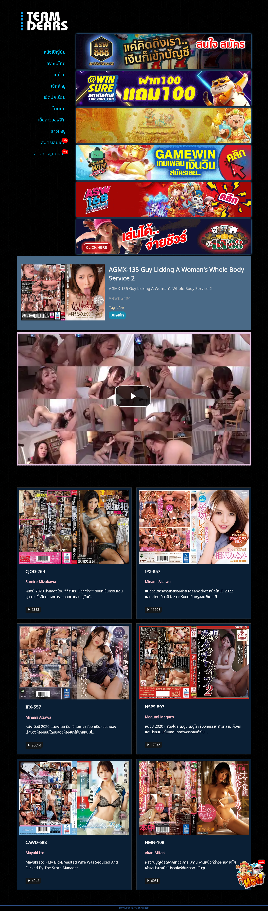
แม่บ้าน (59, 74)
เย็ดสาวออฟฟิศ (52, 119)
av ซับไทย (56, 63)
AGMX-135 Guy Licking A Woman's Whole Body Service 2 (176, 273)
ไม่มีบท (59, 108)
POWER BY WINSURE (134, 908)
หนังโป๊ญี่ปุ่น (55, 51)
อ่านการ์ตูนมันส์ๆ (50, 153)
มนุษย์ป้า (117, 314)
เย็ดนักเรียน (55, 96)
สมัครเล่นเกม (53, 142)
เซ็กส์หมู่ (58, 85)
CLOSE (261, 862)
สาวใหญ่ (58, 130)
